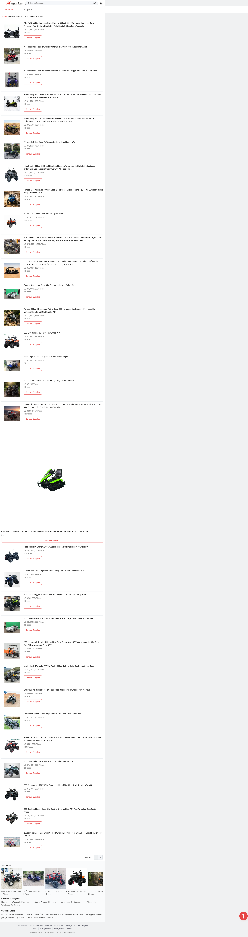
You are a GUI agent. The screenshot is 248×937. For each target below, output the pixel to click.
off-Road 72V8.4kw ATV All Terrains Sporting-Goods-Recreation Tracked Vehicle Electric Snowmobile (44, 531)
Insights (85, 925)
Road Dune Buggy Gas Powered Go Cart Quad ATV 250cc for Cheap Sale (55, 594)
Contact (69, 928)
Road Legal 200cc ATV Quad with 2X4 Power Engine (46, 356)
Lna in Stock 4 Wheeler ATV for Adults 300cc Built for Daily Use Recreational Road (59, 666)
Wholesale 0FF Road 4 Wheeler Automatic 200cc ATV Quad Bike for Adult (55, 46)
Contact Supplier (33, 37)
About (35, 928)
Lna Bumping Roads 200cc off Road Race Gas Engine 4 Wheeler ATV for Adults (57, 689)
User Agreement (45, 928)
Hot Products (22, 925)
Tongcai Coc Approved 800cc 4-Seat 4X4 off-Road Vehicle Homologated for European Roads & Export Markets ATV (63, 191)
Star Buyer (68, 925)
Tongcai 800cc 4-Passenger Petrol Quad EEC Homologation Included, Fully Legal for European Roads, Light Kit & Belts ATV (60, 310)
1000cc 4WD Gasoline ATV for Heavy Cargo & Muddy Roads (49, 380)
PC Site (77, 925)
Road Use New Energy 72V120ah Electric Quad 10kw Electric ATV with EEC (56, 546)
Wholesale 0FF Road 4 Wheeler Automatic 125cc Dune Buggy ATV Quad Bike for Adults (61, 70)
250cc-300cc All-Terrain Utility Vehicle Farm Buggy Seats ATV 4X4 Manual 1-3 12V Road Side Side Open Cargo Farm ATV (61, 643)
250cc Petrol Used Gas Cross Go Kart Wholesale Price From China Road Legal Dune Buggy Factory (62, 834)
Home (4, 902)
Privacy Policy (59, 928)
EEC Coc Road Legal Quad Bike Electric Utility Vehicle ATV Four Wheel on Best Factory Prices (61, 810)
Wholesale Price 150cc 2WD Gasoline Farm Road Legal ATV (49, 142)
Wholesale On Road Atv (71, 902)
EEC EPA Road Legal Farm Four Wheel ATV (42, 332)
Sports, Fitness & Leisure (45, 902)
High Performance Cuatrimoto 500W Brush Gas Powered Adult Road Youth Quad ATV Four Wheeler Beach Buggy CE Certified (62, 739)
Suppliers (28, 9)
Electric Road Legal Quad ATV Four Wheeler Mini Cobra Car (49, 285)
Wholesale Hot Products (54, 925)
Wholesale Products (20, 902)
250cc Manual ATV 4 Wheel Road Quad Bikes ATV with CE (48, 761)
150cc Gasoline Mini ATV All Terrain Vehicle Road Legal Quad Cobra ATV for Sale (58, 618)
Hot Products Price (36, 925)
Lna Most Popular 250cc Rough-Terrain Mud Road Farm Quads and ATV (54, 713)
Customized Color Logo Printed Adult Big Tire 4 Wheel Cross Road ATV (54, 570)
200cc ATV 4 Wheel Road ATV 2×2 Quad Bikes (43, 213)
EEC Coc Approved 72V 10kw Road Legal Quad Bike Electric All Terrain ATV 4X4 (58, 785)
